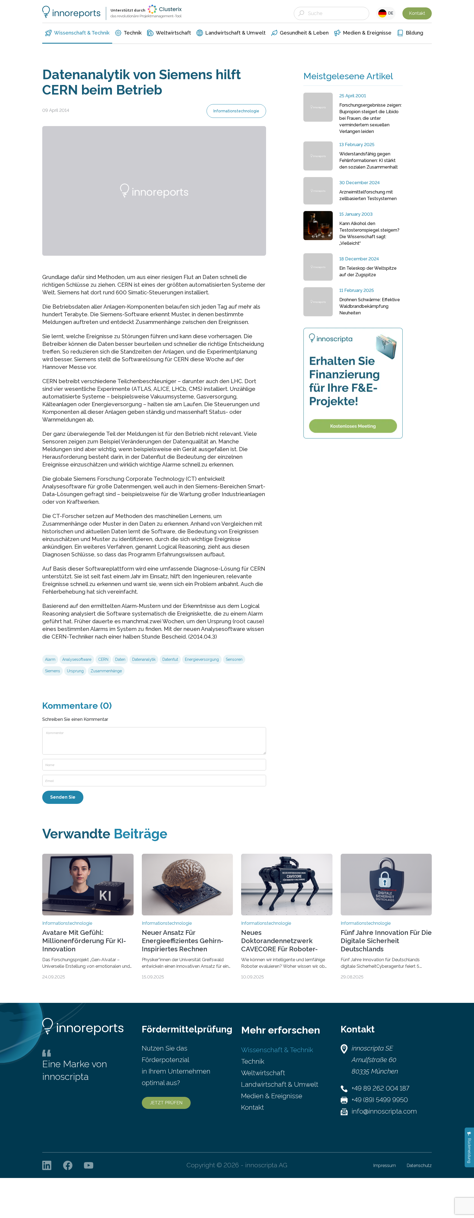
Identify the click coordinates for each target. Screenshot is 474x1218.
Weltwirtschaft (263, 1073)
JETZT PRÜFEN (166, 1102)
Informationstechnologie (236, 111)
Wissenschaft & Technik (277, 1050)
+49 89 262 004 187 (380, 1088)
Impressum (384, 1165)
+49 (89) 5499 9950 (380, 1100)
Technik (252, 1061)
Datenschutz (419, 1165)
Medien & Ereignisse (271, 1096)
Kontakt (417, 13)
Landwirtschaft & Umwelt (279, 1084)
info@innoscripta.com (384, 1111)
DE (389, 13)
